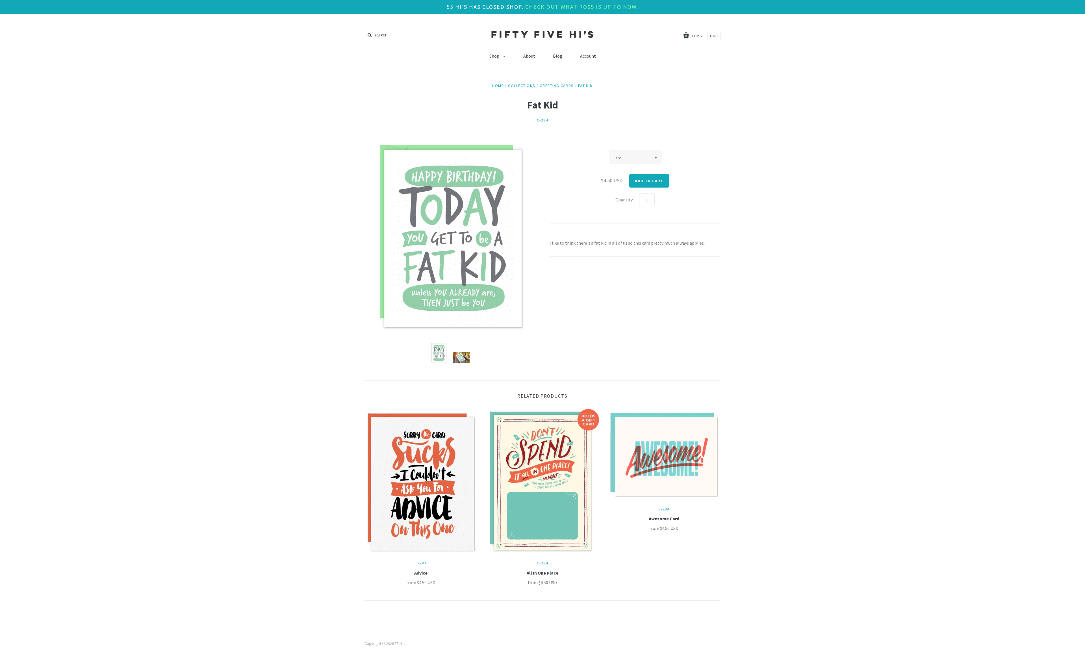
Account (588, 56)
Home (498, 85)
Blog (557, 56)
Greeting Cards (557, 85)
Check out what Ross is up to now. (581, 6)
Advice (421, 573)
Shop (494, 56)
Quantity (624, 200)
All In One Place (542, 573)
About (529, 56)
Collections (521, 85)
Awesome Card (664, 518)
